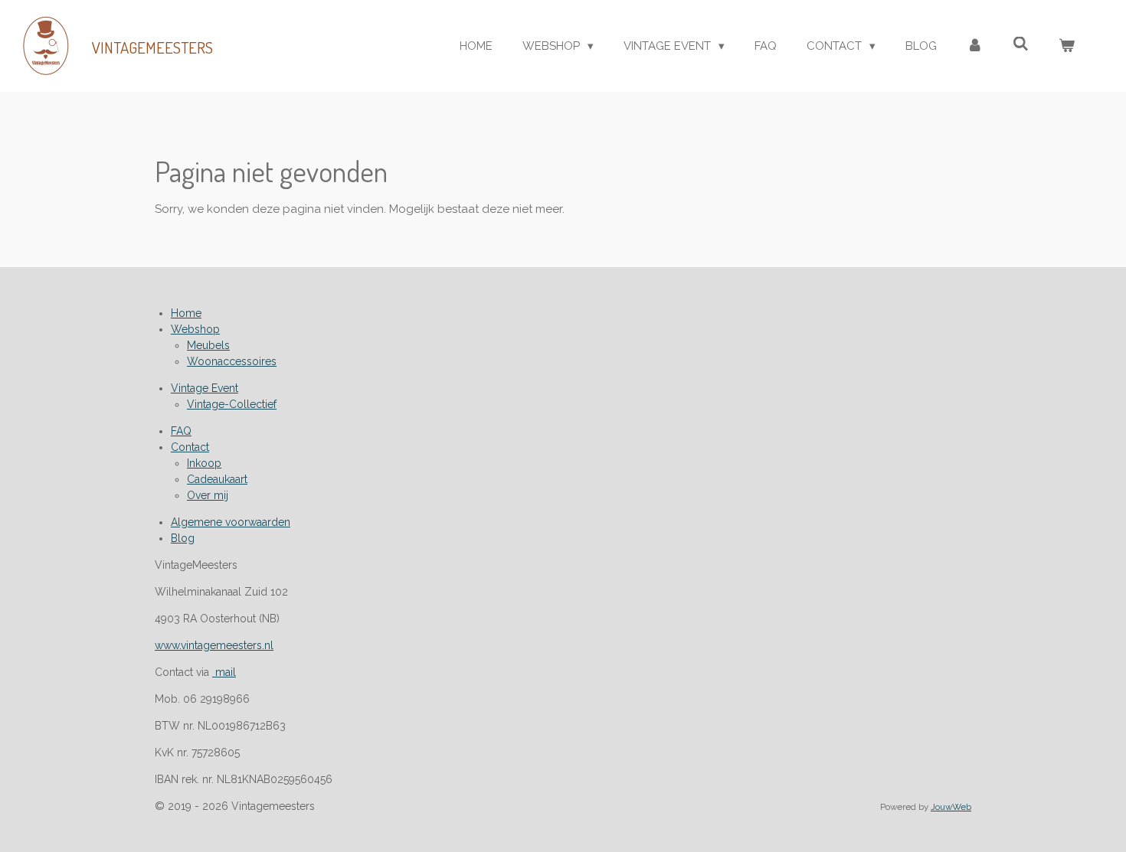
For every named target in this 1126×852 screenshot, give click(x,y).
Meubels (208, 345)
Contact (190, 447)
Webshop (195, 329)
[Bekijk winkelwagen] (1066, 46)
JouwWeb (951, 806)
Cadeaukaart (217, 479)
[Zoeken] (1020, 44)
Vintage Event (204, 388)
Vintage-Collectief (232, 404)
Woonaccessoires (232, 361)
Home (186, 313)
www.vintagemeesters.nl (214, 645)
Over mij (207, 495)
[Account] (974, 46)
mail (224, 672)
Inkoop (204, 463)
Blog (183, 538)
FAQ (181, 431)
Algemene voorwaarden (230, 522)
